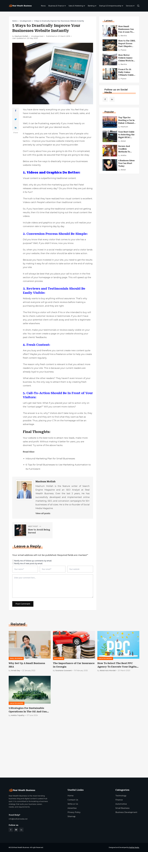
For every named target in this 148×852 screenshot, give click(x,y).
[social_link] (105, 99)
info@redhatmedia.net (18, 819)
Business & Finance (56, 6)
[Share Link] (15, 111)
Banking (91, 6)
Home (14, 21)
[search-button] (138, 6)
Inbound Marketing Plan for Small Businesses (50, 458)
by (122, 36)
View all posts (42, 513)
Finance (119, 800)
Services (129, 6)
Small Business (122, 808)
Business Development (126, 812)
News (43, 6)
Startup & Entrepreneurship (110, 6)
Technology (120, 796)
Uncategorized (25, 21)
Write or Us (73, 804)
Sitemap (72, 816)
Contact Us (73, 800)
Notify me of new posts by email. (28, 563)
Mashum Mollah (21, 36)
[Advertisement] (74, 757)
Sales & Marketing (76, 6)
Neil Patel (79, 184)
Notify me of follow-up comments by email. (33, 560)
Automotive (121, 804)
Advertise (72, 808)
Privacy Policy (74, 812)
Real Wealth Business (21, 847)
